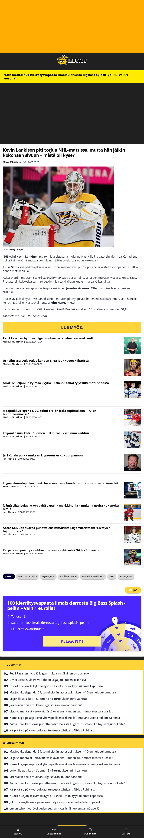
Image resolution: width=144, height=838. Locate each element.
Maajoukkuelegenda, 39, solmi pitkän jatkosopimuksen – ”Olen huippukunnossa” (49, 412)
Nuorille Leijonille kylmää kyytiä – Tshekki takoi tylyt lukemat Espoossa (56, 383)
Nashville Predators (93, 576)
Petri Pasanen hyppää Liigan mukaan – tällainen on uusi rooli (48, 338)
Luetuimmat (15, 743)
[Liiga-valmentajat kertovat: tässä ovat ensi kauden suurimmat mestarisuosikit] (132, 490)
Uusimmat (13, 665)
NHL (111, 576)
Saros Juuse (126, 576)
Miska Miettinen (12, 162)
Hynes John (48, 576)
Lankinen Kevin (68, 576)
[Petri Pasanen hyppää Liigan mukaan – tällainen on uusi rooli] (132, 345)
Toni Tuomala (11, 486)
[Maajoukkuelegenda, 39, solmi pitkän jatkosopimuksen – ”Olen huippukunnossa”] (132, 417)
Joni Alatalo (9, 458)
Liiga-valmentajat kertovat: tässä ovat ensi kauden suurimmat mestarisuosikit (60, 483)
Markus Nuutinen (13, 341)
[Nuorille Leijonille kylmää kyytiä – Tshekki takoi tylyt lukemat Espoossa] (132, 389)
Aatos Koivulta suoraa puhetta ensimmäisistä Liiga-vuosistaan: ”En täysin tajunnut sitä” (56, 529)
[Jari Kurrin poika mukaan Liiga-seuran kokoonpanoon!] (132, 462)
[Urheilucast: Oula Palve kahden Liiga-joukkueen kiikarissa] (132, 367)
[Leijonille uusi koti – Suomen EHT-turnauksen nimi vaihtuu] (132, 439)
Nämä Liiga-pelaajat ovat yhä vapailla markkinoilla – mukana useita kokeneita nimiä (61, 507)
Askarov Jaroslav (27, 576)
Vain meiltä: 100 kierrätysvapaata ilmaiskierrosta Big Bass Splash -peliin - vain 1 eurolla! (66, 76)
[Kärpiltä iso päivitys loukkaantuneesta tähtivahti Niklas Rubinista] (132, 557)
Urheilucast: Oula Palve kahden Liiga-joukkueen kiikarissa (46, 361)
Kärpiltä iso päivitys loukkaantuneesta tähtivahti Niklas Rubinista (51, 550)
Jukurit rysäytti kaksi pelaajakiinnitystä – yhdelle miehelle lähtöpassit (54, 802)
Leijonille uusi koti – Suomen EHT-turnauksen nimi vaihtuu (46, 433)
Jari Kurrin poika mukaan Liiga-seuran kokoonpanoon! (43, 455)
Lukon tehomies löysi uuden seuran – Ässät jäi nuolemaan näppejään (55, 808)
